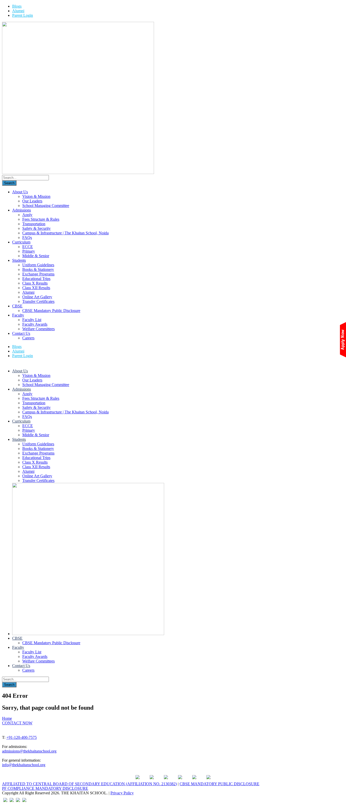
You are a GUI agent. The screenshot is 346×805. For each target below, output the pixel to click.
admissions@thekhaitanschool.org (29, 751)
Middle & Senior (35, 256)
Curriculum (21, 242)
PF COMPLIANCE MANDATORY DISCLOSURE (45, 788)
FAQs (27, 237)
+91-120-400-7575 (21, 737)
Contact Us (21, 333)
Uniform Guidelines (38, 265)
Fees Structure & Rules (40, 219)
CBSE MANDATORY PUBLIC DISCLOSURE (219, 784)
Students (19, 260)
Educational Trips (36, 278)
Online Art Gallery (37, 297)
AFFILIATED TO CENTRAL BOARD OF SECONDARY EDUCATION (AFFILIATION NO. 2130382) (89, 784)
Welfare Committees (38, 329)
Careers (28, 338)
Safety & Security (36, 228)
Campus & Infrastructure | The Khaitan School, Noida (65, 233)
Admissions (21, 210)
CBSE (17, 306)
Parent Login (22, 15)
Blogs (17, 6)
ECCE (27, 246)
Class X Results (35, 283)
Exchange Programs (38, 274)
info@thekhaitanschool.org (23, 765)
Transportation (33, 224)
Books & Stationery (38, 269)
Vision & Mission (36, 196)
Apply (27, 215)
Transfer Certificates (38, 301)
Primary (28, 251)
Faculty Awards (34, 324)
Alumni (18, 11)
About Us (20, 192)
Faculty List (31, 320)
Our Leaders (32, 201)
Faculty (18, 315)
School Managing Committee (45, 205)
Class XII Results (36, 288)
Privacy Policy (122, 793)
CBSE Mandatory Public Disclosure (51, 310)
